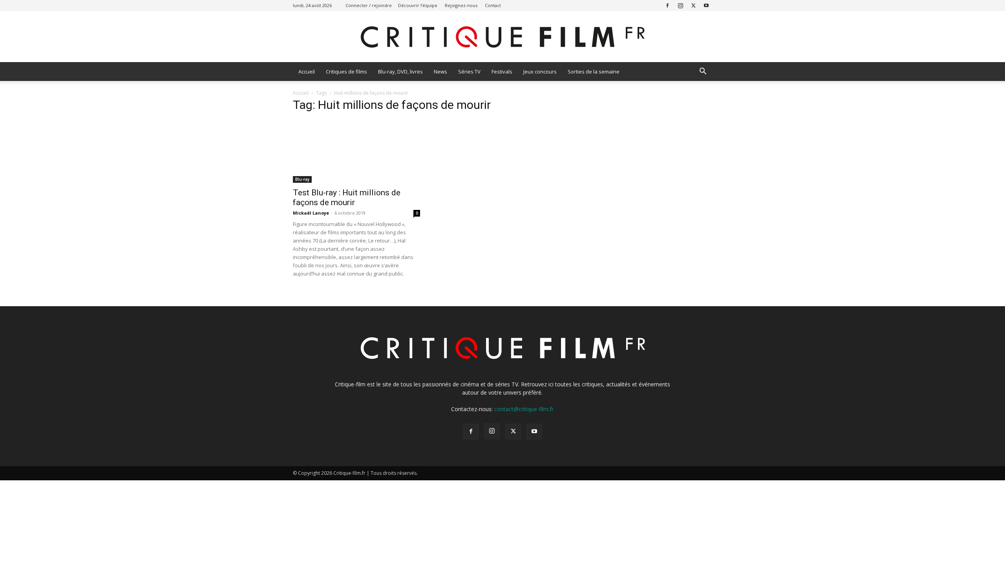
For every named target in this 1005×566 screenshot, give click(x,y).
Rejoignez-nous (461, 5)
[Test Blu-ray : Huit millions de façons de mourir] (356, 151)
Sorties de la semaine (593, 71)
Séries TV (469, 71)
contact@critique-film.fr (524, 409)
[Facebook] (667, 5)
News (440, 71)
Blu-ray (302, 179)
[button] (702, 72)
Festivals (502, 71)
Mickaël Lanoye (311, 213)
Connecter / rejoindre (368, 5)
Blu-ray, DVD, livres (400, 71)
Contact (493, 5)
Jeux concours (540, 71)
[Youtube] (706, 5)
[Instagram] (680, 5)
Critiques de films (346, 71)
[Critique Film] (502, 37)
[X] (693, 5)
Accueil (306, 71)
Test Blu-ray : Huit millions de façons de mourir (346, 197)
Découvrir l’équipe (417, 5)
